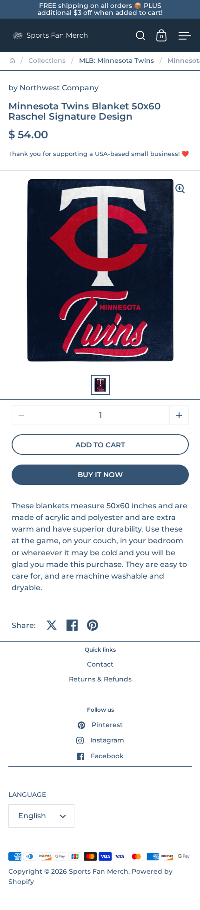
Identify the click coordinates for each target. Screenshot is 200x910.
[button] (179, 415)
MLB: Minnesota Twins (116, 60)
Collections (47, 60)
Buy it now (100, 475)
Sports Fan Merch (98, 871)
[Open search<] (141, 35)
